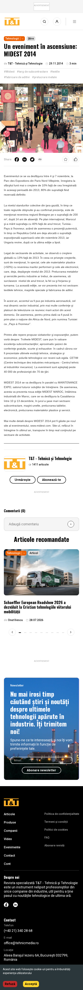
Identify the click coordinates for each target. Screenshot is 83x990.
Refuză (10, 984)
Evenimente (12, 847)
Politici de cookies (56, 829)
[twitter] (32, 159)
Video (8, 839)
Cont (7, 864)
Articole (9, 814)
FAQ (46, 837)
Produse (10, 822)
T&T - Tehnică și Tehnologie (50, 458)
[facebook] (16, 159)
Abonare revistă (54, 845)
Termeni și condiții (56, 821)
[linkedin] (24, 159)
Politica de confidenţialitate (61, 813)
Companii (10, 831)
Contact (9, 855)
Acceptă (31, 984)
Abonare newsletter (41, 770)
